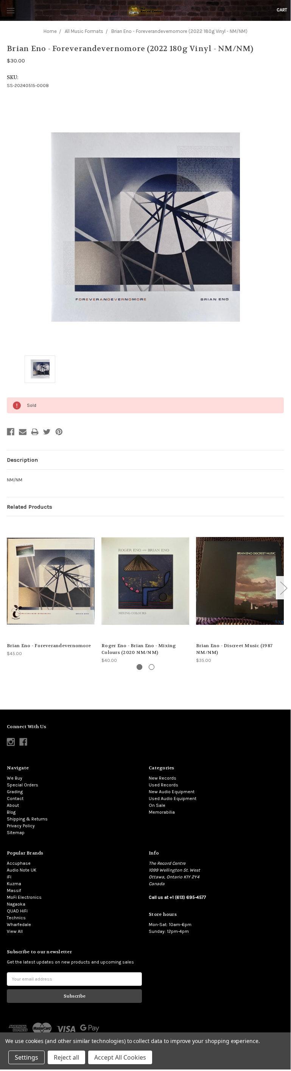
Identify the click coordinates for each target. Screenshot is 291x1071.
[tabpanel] (50, 590)
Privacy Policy (21, 825)
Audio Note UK (21, 870)
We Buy (14, 778)
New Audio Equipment (172, 791)
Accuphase (19, 863)
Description (22, 459)
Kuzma (14, 883)
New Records (162, 778)
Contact (15, 798)
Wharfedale (19, 924)
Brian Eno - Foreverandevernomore (49, 646)
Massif (14, 890)
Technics (16, 917)
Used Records (163, 785)
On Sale (157, 805)
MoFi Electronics (24, 897)
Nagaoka (16, 904)
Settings (26, 1057)
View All (15, 931)
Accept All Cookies (120, 1057)
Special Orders (22, 785)
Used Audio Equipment (172, 798)
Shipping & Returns (27, 819)
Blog (11, 812)
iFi (9, 877)
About (13, 805)
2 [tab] (151, 667)
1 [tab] (139, 667)
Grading (15, 791)
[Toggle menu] (10, 10)
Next (283, 587)
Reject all (66, 1057)
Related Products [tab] (29, 506)
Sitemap (16, 832)
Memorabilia (162, 812)
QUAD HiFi (17, 911)
